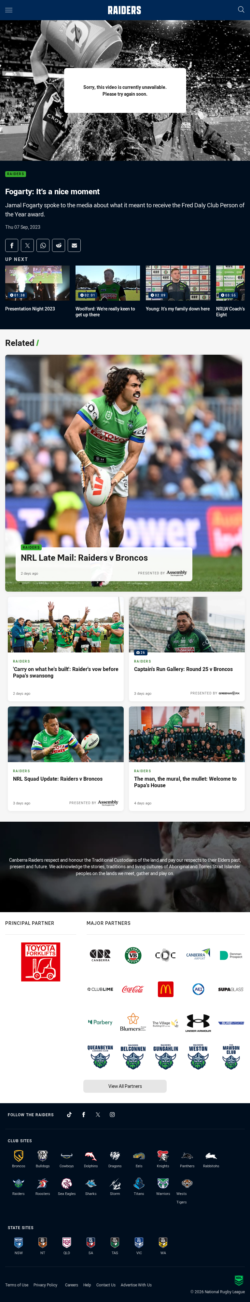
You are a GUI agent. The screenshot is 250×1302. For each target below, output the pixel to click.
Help (87, 1284)
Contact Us (106, 1284)
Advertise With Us (136, 1284)
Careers (71, 1284)
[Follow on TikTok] (69, 1114)
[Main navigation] (8, 10)
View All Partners (125, 1086)
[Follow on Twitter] (98, 1114)
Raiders (15, 174)
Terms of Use (16, 1284)
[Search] (241, 10)
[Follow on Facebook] (83, 1114)
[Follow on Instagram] (112, 1114)
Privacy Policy (45, 1284)
